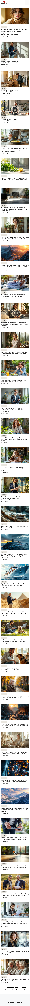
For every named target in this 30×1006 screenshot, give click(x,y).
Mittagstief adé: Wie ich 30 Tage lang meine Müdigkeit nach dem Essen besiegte (13, 380)
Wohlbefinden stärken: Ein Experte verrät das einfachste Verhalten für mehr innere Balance (14, 352)
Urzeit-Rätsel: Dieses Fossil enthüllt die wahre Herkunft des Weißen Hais (14, 527)
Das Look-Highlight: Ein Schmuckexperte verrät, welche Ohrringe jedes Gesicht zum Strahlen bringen (15, 266)
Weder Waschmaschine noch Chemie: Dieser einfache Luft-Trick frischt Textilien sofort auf (14, 752)
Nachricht (4, 27)
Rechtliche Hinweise (15, 1002)
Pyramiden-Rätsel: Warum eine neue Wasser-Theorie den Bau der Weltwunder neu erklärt (14, 612)
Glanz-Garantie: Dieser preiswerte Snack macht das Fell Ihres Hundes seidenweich (15, 696)
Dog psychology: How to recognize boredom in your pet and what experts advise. (15, 668)
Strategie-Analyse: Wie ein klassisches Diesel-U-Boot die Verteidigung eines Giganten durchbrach (14, 556)
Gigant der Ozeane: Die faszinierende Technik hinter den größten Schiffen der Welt (14, 584)
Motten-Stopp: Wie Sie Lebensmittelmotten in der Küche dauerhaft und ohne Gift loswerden (14, 724)
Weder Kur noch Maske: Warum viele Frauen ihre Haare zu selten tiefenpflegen (14, 31)
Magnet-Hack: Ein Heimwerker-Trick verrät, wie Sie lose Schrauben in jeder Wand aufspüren (10, 63)
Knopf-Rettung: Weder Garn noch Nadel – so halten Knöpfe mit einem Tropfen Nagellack (14, 780)
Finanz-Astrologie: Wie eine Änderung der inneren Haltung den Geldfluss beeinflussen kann (14, 468)
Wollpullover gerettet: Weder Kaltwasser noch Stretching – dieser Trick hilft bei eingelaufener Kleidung (14, 809)
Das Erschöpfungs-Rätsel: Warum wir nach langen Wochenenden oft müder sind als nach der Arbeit (14, 324)
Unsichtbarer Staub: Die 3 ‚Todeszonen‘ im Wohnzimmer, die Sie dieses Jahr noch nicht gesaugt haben (14, 209)
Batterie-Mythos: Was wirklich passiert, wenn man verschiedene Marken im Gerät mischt (14, 838)
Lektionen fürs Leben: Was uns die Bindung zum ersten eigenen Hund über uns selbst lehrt (15, 640)
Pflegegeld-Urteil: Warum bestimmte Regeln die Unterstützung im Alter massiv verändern (15, 980)
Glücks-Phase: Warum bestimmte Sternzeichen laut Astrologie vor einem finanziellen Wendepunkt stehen (14, 498)
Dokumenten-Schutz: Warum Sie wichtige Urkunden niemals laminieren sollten (13, 295)
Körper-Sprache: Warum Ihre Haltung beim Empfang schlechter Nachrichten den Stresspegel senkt (13, 409)
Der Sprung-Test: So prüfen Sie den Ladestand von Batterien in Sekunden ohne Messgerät (14, 866)
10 (24, 989)
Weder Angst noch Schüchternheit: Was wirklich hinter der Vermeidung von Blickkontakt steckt (15, 237)
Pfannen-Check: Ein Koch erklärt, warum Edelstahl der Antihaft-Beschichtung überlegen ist (9, 121)
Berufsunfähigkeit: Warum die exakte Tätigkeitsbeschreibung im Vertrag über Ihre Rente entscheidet (14, 923)
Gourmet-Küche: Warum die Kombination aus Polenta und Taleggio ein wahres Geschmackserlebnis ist (14, 150)
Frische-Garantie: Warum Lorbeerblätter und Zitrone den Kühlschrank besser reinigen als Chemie (14, 179)
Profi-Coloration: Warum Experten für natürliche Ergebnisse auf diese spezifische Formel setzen (15, 952)
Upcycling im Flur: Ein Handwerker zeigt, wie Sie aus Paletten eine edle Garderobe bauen (10, 92)
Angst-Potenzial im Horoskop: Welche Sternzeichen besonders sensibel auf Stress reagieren (14, 439)
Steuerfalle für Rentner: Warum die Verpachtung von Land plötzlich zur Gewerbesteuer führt (15, 894)
